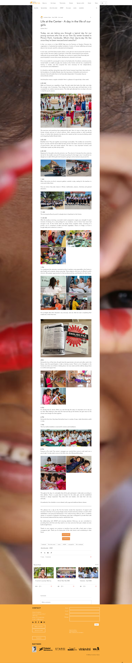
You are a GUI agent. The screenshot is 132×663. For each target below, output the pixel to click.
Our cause (68, 8)
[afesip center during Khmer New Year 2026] (66, 572)
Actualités (36, 8)
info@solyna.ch (39, 619)
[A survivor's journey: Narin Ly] (44, 572)
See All (96, 564)
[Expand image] (53, 102)
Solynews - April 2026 (86, 581)
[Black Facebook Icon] (38, 622)
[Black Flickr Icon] (44, 622)
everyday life (71, 544)
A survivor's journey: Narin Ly (43, 581)
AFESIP (61, 8)
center (59, 544)
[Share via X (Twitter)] (44, 552)
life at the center (51, 544)
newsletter (81, 8)
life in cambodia (79, 544)
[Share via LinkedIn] (48, 552)
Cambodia (43, 544)
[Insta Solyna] (36, 622)
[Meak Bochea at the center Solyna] (88, 572)
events (74, 8)
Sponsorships (44, 8)
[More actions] (90, 17)
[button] (96, 7)
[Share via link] (51, 552)
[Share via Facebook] (41, 552)
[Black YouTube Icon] (41, 622)
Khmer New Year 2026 (64, 581)
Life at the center (53, 8)
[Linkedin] (33, 622)
